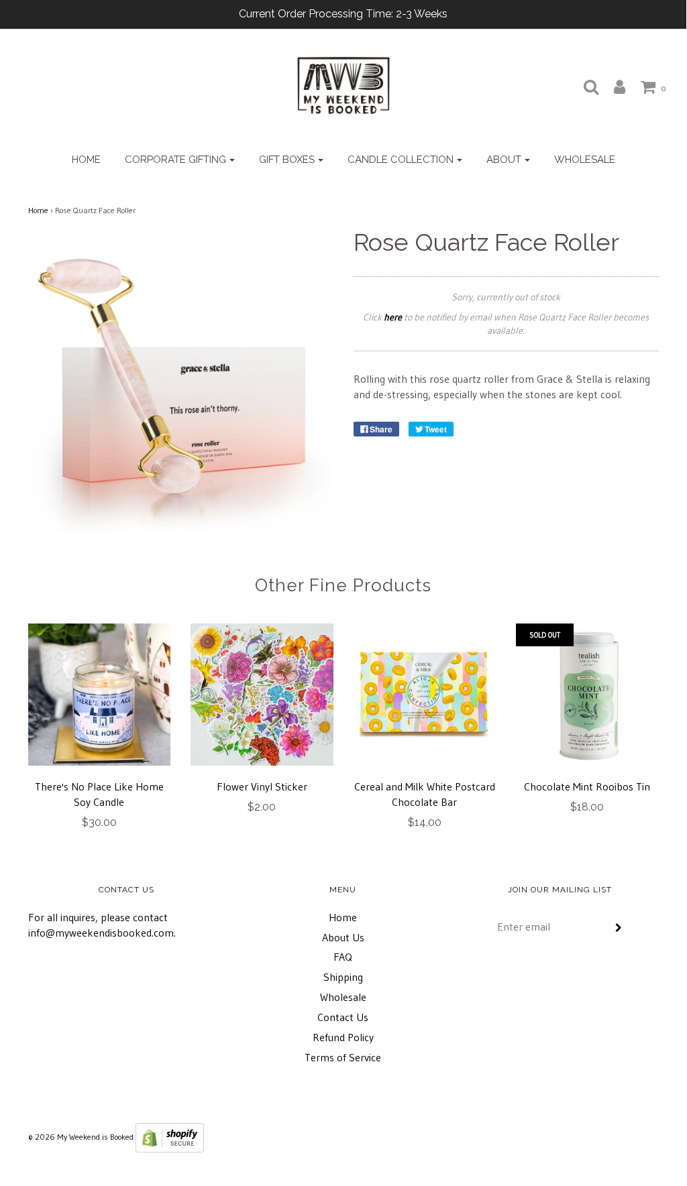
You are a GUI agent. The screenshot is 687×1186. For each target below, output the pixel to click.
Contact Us (342, 1017)
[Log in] (612, 86)
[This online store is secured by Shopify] (170, 1137)
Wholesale (584, 160)
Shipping (343, 977)
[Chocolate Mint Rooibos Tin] (587, 695)
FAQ (342, 956)
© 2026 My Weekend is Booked (81, 1137)
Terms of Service (343, 1057)
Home (86, 160)
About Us (343, 937)
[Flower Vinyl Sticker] (262, 695)
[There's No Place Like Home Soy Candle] (99, 695)
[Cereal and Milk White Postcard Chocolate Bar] (425, 695)
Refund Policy (343, 1037)
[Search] (584, 86)
